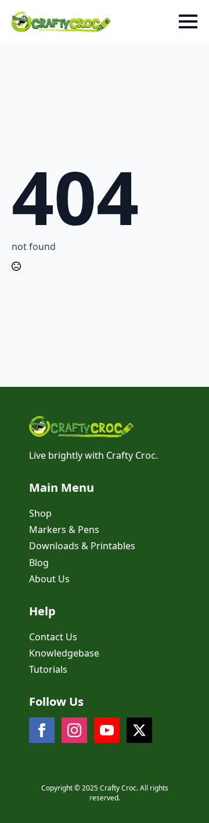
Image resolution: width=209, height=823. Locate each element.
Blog (39, 562)
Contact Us (53, 636)
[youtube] (107, 730)
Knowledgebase (64, 653)
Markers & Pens (64, 529)
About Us (49, 578)
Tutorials (48, 669)
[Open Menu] (188, 21)
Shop (40, 513)
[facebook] (42, 730)
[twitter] (139, 730)
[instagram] (74, 730)
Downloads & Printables (82, 545)
